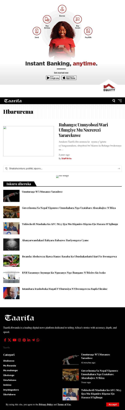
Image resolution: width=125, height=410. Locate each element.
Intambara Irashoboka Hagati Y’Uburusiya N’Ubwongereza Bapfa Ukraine (64, 288)
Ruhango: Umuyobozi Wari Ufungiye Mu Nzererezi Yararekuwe (83, 130)
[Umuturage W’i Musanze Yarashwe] (11, 196)
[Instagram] (19, 340)
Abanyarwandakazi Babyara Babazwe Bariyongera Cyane (55, 240)
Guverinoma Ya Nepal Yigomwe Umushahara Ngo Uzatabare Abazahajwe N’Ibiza (69, 207)
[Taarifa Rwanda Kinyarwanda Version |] (13, 100)
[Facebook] (5, 340)
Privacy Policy (46, 404)
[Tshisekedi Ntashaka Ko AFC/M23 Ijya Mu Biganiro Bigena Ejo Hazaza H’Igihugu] (11, 228)
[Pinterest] (24, 340)
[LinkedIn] (29, 340)
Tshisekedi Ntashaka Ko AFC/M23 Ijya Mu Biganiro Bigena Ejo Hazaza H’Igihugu (70, 224)
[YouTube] (14, 340)
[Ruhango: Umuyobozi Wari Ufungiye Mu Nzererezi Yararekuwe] (28, 141)
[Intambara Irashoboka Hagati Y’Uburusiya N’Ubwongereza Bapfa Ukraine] (11, 293)
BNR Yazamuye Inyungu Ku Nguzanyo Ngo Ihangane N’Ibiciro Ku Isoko (64, 272)
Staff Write (67, 158)
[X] (9, 340)
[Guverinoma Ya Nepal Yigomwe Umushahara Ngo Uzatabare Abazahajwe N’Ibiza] (11, 212)
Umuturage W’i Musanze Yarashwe (42, 191)
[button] (112, 404)
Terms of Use (64, 404)
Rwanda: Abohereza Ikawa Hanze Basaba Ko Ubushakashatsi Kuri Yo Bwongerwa (69, 256)
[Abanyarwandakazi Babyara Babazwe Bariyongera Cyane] (11, 244)
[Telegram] (33, 340)
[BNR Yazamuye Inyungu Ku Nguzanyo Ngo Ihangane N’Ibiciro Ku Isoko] (11, 277)
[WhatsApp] (38, 340)
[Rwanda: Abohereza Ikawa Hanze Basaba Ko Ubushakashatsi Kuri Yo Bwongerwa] (11, 261)
